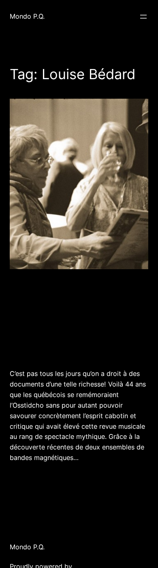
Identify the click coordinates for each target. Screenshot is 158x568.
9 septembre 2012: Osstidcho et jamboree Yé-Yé (74, 318)
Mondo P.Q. (27, 16)
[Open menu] (143, 17)
